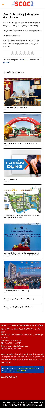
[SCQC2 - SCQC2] (22, 3)
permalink (6, 62)
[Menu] (3, 3)
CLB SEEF (24, 60)
